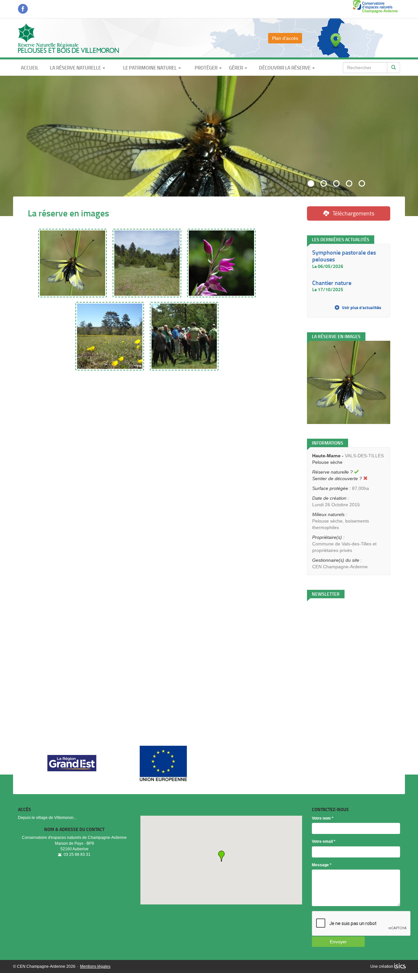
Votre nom (322, 818)
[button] (221, 856)
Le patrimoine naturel (150, 67)
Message (321, 865)
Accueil (30, 67)
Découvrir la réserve (285, 67)
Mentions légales (95, 966)
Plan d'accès (285, 38)
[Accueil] (68, 37)
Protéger (206, 67)
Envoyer (338, 941)
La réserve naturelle (76, 67)
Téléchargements (353, 213)
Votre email (323, 841)
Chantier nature (331, 282)
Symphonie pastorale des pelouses (344, 255)
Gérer (236, 67)
